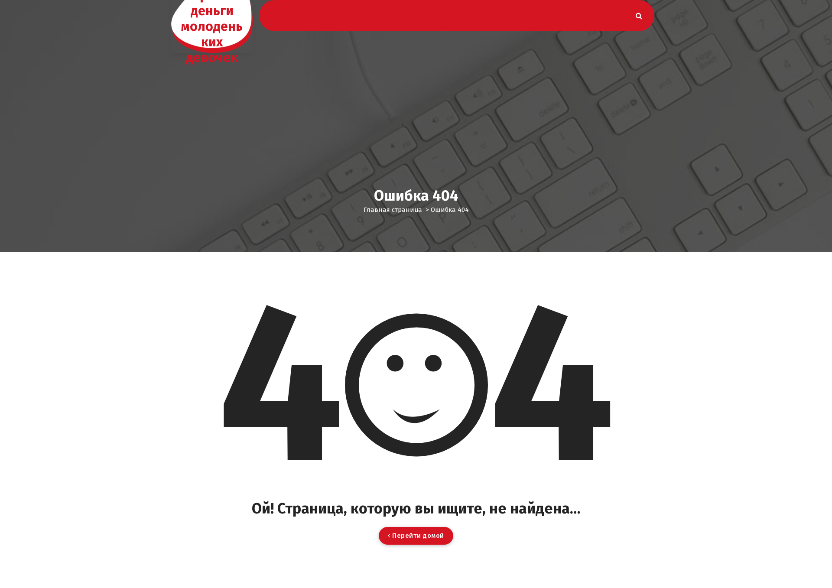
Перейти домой (417, 535)
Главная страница (393, 210)
